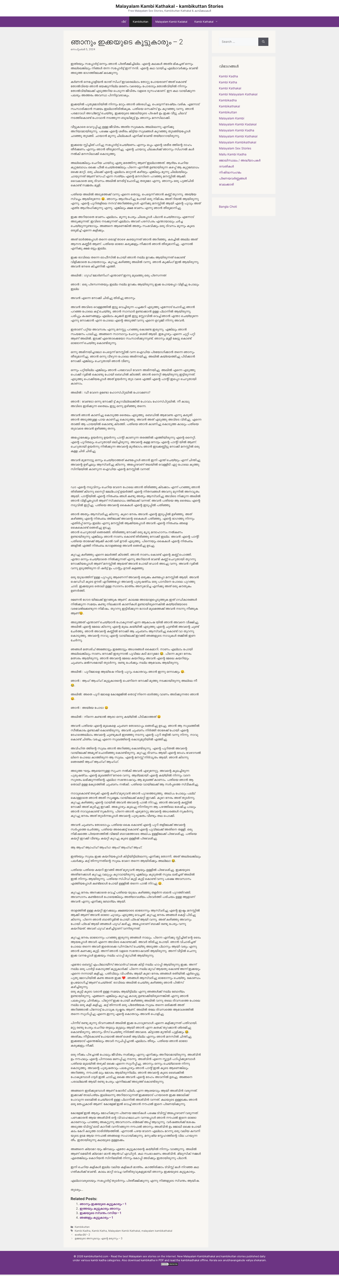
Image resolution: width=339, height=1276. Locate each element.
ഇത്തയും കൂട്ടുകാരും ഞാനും (100, 1208)
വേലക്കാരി (226, 184)
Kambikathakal (229, 106)
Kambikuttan (140, 21)
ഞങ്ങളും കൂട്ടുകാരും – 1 (96, 1217)
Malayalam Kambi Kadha (236, 130)
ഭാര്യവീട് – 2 (82, 1234)
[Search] (263, 42)
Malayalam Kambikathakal (237, 142)
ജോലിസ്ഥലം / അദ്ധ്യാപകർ (239, 160)
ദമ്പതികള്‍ (226, 166)
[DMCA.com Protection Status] (169, 1265)
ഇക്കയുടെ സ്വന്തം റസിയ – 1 (100, 1213)
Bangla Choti (228, 206)
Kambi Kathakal (203, 21)
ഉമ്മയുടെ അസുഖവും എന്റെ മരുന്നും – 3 (98, 1238)
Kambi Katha (99, 1230)
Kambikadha (228, 100)
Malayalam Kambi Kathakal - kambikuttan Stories (169, 6)
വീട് (123, 21)
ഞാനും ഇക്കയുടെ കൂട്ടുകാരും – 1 (103, 1204)
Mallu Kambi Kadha (232, 154)
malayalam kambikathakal (156, 1230)
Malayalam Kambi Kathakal (124, 1230)
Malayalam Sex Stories (235, 148)
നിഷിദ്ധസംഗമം (230, 172)
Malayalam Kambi (231, 118)
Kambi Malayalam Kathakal (238, 94)
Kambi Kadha (82, 1230)
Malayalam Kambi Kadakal (171, 21)
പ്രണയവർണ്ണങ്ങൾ (233, 178)
